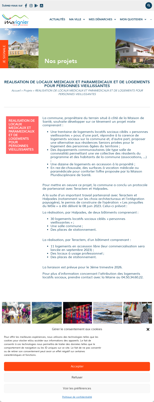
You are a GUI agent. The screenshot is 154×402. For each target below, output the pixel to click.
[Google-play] (36, 5)
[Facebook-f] (26, 5)
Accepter (77, 366)
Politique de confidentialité (77, 397)
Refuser (77, 377)
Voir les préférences (77, 388)
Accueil (15, 90)
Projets (27, 90)
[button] (148, 329)
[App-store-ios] (41, 5)
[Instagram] (31, 5)
